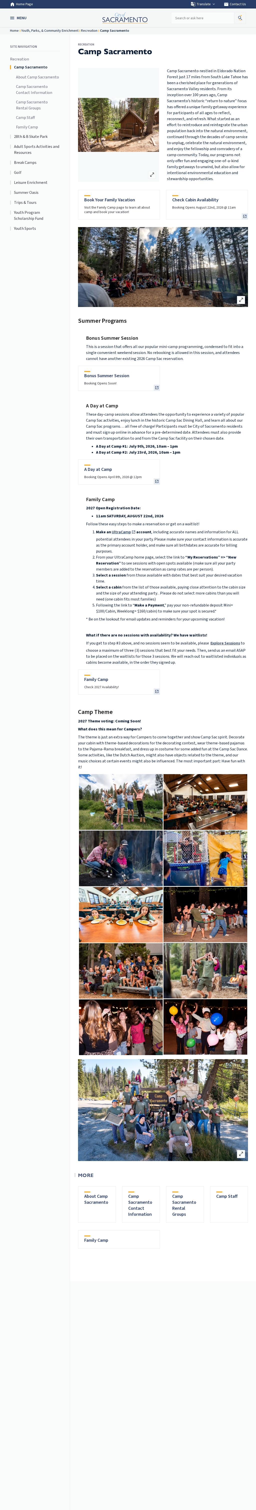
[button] (19, 18)
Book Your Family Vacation (109, 200)
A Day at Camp (98, 469)
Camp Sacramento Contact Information (34, 89)
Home (14, 30)
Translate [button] (203, 4)
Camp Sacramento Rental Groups (32, 105)
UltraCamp (121, 532)
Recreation (89, 30)
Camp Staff (25, 117)
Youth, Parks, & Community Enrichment (49, 30)
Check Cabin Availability (195, 200)
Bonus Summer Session (106, 376)
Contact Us (235, 4)
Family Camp (27, 127)
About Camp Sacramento (37, 77)
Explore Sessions (225, 643)
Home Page (24, 4)
